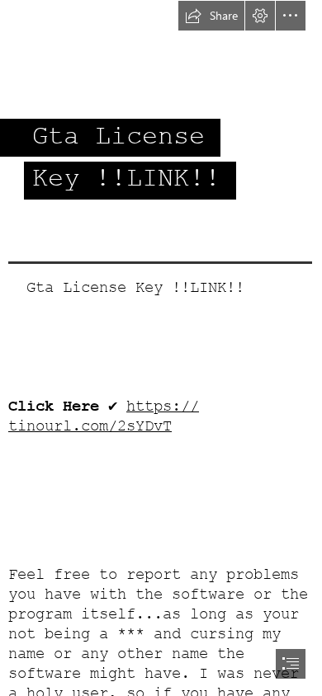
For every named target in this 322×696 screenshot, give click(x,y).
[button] (211, 16)
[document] (161, 348)
